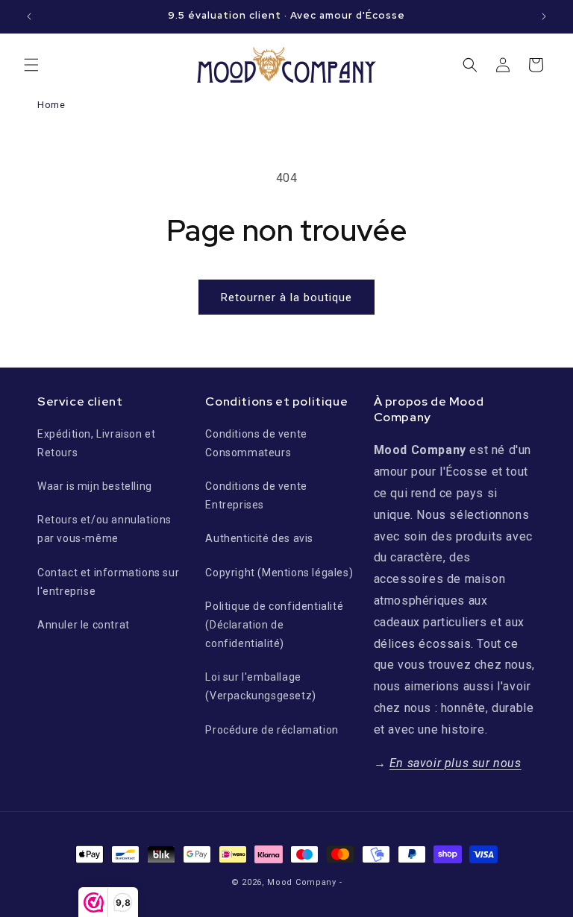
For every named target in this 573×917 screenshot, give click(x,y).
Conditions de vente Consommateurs (256, 443)
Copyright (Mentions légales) (279, 573)
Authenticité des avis (259, 538)
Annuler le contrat (83, 625)
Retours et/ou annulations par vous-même (104, 529)
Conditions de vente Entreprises (256, 495)
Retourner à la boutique (286, 297)
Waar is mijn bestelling (94, 486)
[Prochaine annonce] (543, 16)
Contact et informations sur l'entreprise (108, 582)
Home (51, 104)
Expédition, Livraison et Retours (96, 443)
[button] (31, 64)
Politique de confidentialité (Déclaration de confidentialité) (274, 624)
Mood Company (301, 882)
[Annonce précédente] (29, 16)
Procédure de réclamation (271, 730)
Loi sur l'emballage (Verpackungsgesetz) (260, 686)
